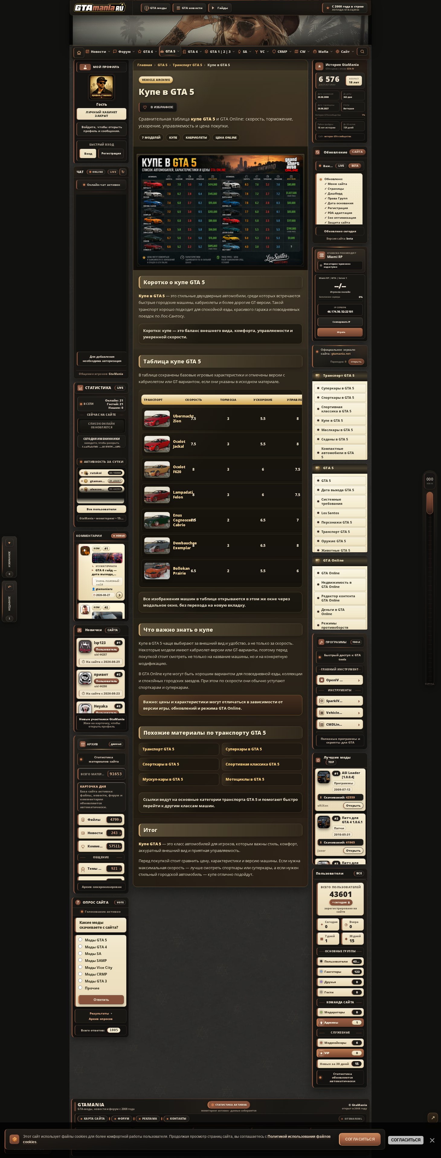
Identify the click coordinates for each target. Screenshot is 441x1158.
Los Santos (330, 513)
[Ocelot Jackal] (157, 444)
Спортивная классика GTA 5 (252, 764)
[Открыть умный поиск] (362, 51)
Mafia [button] (323, 51)
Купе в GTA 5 (332, 420)
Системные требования (332, 501)
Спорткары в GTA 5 (161, 764)
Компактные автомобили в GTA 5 (337, 452)
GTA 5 (170, 51)
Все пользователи (101, 509)
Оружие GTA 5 (333, 541)
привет (101, 674)
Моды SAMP (96, 960)
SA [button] (245, 51)
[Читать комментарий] (119, 595)
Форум (124, 51)
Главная (144, 65)
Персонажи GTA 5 (336, 522)
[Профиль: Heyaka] (85, 709)
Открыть (353, 805)
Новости (98, 51)
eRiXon (322, 806)
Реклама (149, 1119)
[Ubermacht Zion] (157, 418)
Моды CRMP (96, 974)
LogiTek (87, 447)
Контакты (178, 1119)
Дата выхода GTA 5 (337, 490)
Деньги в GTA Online (333, 611)
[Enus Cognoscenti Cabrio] (157, 520)
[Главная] (78, 52)
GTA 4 (193, 51)
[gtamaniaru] (85, 551)
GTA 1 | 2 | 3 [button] (220, 51)
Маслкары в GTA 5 (337, 429)
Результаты (99, 1013)
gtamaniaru (104, 589)
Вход (88, 153)
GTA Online (330, 573)
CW (302, 51)
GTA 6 (148, 51)
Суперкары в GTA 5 (244, 749)
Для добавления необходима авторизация (102, 359)
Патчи (339, 828)
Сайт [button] (345, 51)
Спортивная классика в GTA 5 (336, 409)
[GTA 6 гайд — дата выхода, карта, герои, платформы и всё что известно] (107, 558)
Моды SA (93, 953)
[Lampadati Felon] (157, 494)
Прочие (92, 988)
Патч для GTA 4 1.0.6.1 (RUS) (352, 820)
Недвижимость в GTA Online (336, 584)
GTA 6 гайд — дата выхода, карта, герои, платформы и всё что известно (106, 572)
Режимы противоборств (334, 625)
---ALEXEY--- (107, 447)
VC (262, 51)
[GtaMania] (100, 7)
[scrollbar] (429, 579)
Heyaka (101, 706)
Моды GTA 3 (96, 981)
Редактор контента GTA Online (338, 598)
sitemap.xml (353, 1118)
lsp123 (100, 642)
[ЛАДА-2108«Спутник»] (107, 616)
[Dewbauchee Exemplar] (157, 545)
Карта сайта (94, 1119)
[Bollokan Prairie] (157, 571)
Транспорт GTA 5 (187, 65)
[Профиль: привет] (85, 678)
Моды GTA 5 (96, 940)
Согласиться (360, 1139)
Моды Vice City (98, 967)
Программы (343, 783)
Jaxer (321, 851)
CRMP (282, 51)
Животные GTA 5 (335, 550)
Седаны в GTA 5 (334, 439)
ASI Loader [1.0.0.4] (351, 775)
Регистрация (111, 153)
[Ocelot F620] (157, 469)
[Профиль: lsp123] (85, 646)
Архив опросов (101, 1019)
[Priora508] (85, 609)
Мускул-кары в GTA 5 (163, 779)
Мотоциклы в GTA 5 (245, 779)
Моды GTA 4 (96, 947)
